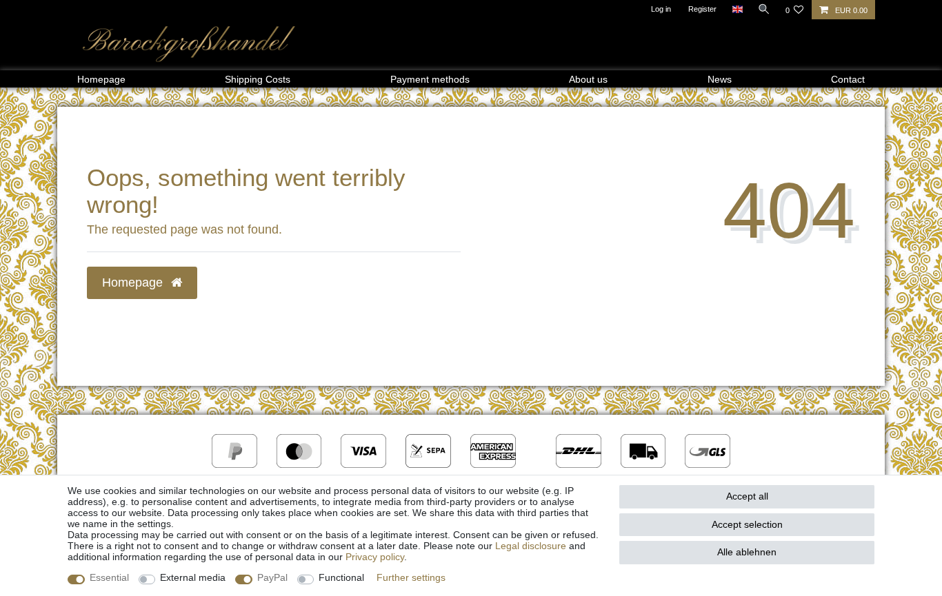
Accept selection (747, 524)
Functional (341, 577)
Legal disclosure (530, 545)
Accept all (747, 496)
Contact (848, 79)
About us (588, 79)
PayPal (272, 577)
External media (193, 577)
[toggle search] (764, 9)
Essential (109, 577)
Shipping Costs (257, 79)
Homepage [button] (134, 282)
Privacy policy (374, 556)
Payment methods (430, 79)
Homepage (101, 79)
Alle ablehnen (746, 551)
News (720, 79)
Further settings (411, 577)
